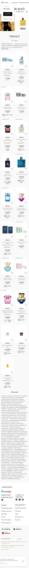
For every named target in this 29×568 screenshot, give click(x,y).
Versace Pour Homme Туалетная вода (22, 73)
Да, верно (8, 14)
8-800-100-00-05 (7, 497)
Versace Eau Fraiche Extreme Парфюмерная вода (7, 244)
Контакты (17, 520)
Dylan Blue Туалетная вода (8, 175)
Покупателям (23, 2)
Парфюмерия (20, 11)
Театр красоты (19, 517)
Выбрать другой (8, 18)
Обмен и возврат (6, 520)
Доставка (4, 514)
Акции (17, 514)
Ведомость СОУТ (4, 549)
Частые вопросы (6, 522)
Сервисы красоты (6, 511)
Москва (6, 2)
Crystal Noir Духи (21, 345)
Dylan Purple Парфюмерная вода (21, 209)
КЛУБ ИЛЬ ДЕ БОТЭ (20, 508)
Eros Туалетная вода (21, 174)
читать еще (4, 48)
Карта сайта (19, 538)
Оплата (3, 517)
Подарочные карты (6, 508)
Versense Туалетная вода (21, 140)
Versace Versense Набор (21, 243)
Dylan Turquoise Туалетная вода (8, 279)
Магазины (15, 2)
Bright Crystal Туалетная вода (8, 108)
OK (23, 561)
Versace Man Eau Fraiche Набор (7, 72)
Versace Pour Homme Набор (21, 108)
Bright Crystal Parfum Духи (7, 346)
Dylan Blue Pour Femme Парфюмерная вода (21, 312)
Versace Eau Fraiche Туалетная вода (7, 209)
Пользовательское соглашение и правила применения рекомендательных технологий (12, 546)
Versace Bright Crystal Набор (21, 279)
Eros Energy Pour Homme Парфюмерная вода (7, 379)
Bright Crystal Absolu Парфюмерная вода (7, 311)
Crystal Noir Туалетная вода (8, 140)
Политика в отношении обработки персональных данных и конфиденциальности (13, 542)
